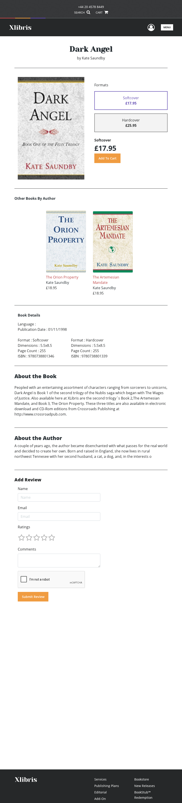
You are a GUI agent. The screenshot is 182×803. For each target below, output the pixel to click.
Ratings (24, 527)
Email (22, 507)
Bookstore (141, 779)
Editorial (100, 792)
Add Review (27, 479)
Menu (167, 27)
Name (23, 488)
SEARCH (79, 12)
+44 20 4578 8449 (91, 7)
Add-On (100, 799)
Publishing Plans (106, 786)
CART (99, 12)
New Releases (144, 786)
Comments (27, 549)
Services (100, 779)
